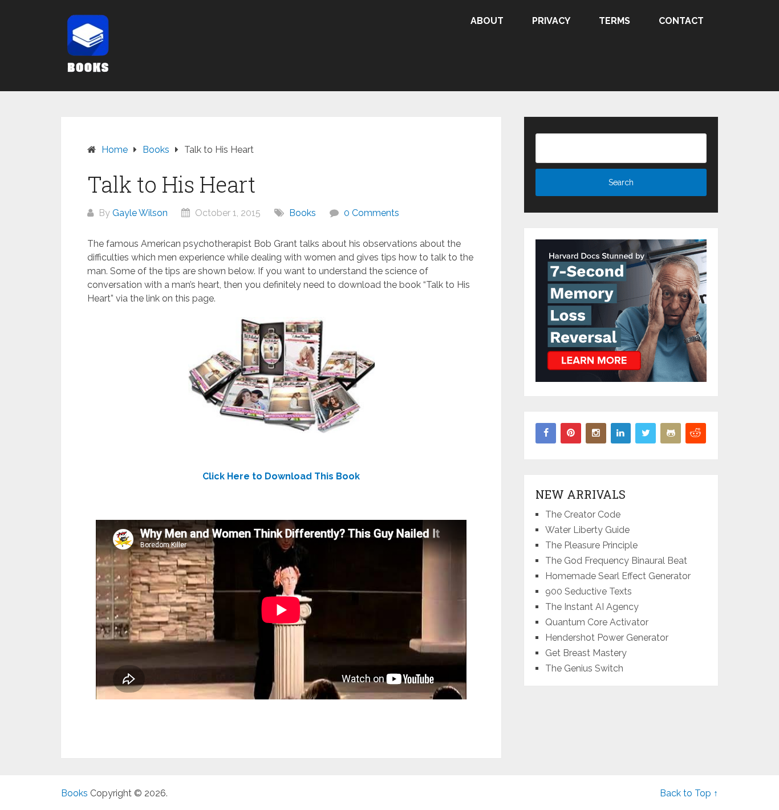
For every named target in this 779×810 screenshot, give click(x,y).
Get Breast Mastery (586, 653)
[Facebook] (545, 433)
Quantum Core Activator (596, 622)
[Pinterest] (571, 433)
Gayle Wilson (140, 212)
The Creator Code (582, 514)
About (487, 20)
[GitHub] (670, 433)
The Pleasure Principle (591, 545)
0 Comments (371, 212)
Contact (681, 20)
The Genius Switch (584, 668)
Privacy (551, 20)
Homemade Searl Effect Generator (618, 576)
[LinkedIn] (621, 433)
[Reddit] (695, 433)
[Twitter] (645, 433)
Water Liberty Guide (587, 529)
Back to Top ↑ (689, 793)
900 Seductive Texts (588, 591)
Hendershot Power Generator (606, 637)
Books (302, 212)
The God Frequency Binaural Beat (616, 560)
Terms (614, 20)
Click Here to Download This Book (281, 476)
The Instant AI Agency (592, 606)
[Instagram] (596, 433)
